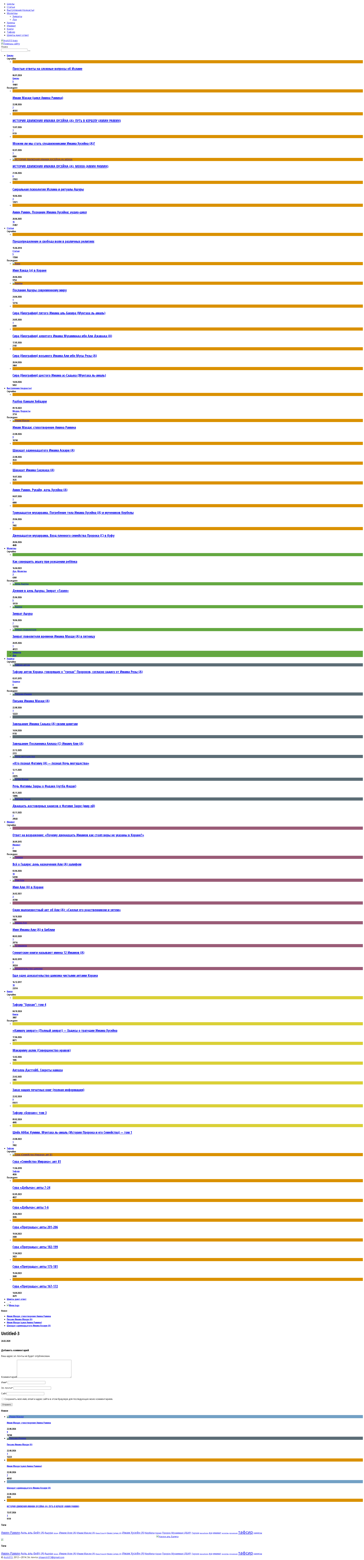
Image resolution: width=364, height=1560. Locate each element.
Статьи (11, 7)
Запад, (55, 1533)
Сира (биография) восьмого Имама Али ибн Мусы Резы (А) (55, 355)
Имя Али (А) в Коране (28, 887)
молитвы (225, 1533)
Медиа (16, 411)
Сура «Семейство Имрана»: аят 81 (37, 1161)
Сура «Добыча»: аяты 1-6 (31, 1207)
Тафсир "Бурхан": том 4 (29, 1004)
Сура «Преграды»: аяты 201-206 (35, 1227)
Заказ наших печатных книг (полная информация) (48, 1089)
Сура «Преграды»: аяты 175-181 (35, 1266)
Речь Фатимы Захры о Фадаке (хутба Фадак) (44, 786)
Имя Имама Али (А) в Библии (34, 929)
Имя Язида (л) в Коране (29, 270)
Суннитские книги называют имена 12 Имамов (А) (48, 952)
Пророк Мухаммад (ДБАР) (176, 1532)
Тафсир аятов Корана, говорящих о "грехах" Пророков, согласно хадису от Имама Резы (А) (78, 671)
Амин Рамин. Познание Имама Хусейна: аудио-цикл (50, 212)
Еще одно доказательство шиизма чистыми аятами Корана (55, 975)
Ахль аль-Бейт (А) (32, 1533)
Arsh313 (8, 1557)
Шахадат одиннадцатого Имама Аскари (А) (44, 450)
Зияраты (17, 16)
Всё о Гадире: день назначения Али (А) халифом (47, 864)
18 (14, 985)
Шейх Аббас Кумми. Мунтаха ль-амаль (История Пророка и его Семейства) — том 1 (72, 1132)
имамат (217, 1532)
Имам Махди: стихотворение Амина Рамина (44, 427)
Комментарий (9, 1376)
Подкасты (25, 411)
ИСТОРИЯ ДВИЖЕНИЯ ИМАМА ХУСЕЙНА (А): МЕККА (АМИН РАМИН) (60, 166)
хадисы (258, 1532)
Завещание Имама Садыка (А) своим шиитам (45, 723)
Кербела (150, 1532)
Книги (10, 28)
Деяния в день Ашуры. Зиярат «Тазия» (41, 590)
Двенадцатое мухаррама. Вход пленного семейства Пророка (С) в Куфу (63, 535)
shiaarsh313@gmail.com (51, 1557)
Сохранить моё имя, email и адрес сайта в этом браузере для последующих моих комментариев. (59, 1399)
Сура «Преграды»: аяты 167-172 (35, 1286)
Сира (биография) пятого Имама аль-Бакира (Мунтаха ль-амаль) (59, 313)
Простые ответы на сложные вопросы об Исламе (47, 68)
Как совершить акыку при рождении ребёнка (45, 561)
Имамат (11, 25)
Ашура (49, 1532)
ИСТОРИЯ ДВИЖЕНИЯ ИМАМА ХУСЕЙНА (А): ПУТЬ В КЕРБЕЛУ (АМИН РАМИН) (67, 120)
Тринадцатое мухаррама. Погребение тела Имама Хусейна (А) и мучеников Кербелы (73, 512)
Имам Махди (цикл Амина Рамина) (38, 97)
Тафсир (11, 32)
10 (14, 874)
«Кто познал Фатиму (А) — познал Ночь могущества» (51, 763)
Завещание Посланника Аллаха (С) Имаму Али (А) (48, 743)
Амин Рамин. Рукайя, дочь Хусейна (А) (40, 489)
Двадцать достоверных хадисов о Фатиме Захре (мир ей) (54, 805)
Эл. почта (7, 1387)
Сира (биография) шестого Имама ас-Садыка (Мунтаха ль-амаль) (59, 375)
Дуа (15, 19)
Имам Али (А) (67, 1532)
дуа (210, 1532)
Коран (158, 1532)
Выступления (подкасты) (20, 10)
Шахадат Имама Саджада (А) (33, 470)
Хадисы (11, 22)
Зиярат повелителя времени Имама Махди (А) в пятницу (54, 636)
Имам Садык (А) (114, 1533)
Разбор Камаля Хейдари (30, 401)
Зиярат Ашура (23, 613)
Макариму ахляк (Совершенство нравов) (42, 1050)
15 (14, 221)
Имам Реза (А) (101, 1533)
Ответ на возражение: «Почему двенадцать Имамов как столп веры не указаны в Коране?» (78, 835)
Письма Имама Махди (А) (31, 700)
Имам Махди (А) (86, 1532)
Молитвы (12, 13)
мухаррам (233, 1533)
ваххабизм (204, 1533)
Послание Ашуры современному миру (40, 290)
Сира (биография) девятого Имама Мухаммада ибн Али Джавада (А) (62, 335)
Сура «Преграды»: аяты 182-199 (35, 1246)
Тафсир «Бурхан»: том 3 (30, 1112)
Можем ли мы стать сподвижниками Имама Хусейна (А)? (54, 143)
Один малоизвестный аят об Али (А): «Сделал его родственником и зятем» (67, 909)
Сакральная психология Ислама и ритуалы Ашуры (48, 189)
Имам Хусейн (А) (133, 1533)
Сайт (4, 1393)
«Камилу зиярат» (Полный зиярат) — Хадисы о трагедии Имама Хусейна (65, 1030)
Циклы (10, 3)
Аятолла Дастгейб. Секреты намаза (38, 1070)
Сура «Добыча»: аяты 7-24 (31, 1187)
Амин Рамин (10, 1532)
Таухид (195, 1532)
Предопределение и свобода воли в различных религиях (53, 241)
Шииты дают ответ (18, 35)
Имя (4, 1382)
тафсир (245, 1532)
